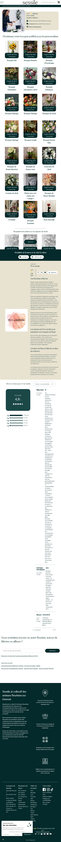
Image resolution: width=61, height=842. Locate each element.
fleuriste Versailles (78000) (32, 666)
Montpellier (33, 802)
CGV (44, 794)
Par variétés (21, 794)
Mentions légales (47, 796)
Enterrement (21, 804)
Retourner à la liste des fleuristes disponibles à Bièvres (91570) (19, 656)
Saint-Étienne (34, 815)
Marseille (32, 792)
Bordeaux (33, 806)
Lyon (31, 794)
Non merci (6, 834)
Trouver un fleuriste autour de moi (11, 810)
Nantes (32, 800)
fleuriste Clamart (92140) (46, 668)
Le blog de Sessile (11, 800)
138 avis (35, 13)
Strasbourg (33, 804)
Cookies (45, 804)
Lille (31, 808)
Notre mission (10, 798)
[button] (3, 839)
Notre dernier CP (11, 806)
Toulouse (33, 796)
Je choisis (17, 834)
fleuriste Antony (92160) (31, 668)
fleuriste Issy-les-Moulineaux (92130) (12, 668)
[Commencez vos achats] (59, 3)
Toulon (32, 813)
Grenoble (33, 821)
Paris (31, 790)
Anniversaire (21, 802)
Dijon (31, 816)
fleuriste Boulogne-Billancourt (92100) (12, 666)
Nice (31, 798)
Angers (32, 819)
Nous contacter (47, 792)
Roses (20, 800)
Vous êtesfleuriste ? (2, 2)
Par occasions (22, 790)
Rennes (32, 811)
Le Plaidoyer (9, 802)
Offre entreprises (11, 804)
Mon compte (46, 802)
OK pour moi (27, 834)
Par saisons (21, 792)
